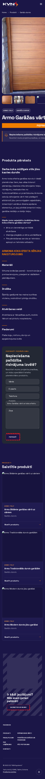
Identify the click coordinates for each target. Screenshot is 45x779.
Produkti (13, 12)
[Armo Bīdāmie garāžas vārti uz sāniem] (22, 500)
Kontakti (6, 749)
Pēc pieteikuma (23, 744)
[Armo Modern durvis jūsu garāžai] (22, 613)
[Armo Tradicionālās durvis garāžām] (22, 557)
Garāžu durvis (25, 12)
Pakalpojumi (8, 738)
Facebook (7, 725)
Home (4, 12)
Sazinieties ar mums (18, 707)
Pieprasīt (12, 437)
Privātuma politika (9, 772)
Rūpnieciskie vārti (24, 733)
